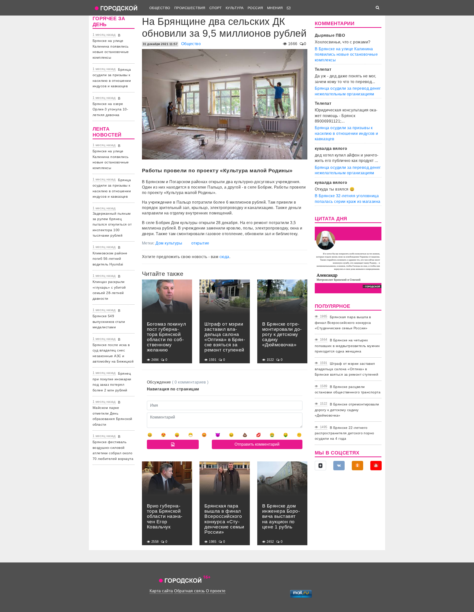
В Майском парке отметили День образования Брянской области (112, 413)
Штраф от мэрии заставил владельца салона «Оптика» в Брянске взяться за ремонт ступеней (346, 369)
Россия (255, 8)
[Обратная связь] (288, 7)
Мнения (275, 8)
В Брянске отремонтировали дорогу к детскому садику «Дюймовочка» (347, 409)
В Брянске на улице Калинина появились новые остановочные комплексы (111, 46)
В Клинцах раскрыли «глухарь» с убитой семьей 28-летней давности (109, 287)
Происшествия (189, 8)
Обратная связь (189, 591)
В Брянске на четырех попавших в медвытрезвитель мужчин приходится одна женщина (347, 345)
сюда (224, 257)
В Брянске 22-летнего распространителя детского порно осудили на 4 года (344, 433)
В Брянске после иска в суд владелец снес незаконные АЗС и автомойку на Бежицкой (113, 350)
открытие (200, 243)
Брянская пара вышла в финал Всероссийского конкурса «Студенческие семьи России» (343, 322)
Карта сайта (161, 591)
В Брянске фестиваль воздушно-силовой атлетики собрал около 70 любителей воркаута (113, 448)
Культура (235, 8)
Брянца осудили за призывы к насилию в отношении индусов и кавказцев (346, 133)
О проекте (215, 591)
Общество (159, 8)
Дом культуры (169, 243)
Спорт (215, 8)
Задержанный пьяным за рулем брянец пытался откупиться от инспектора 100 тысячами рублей (112, 224)
